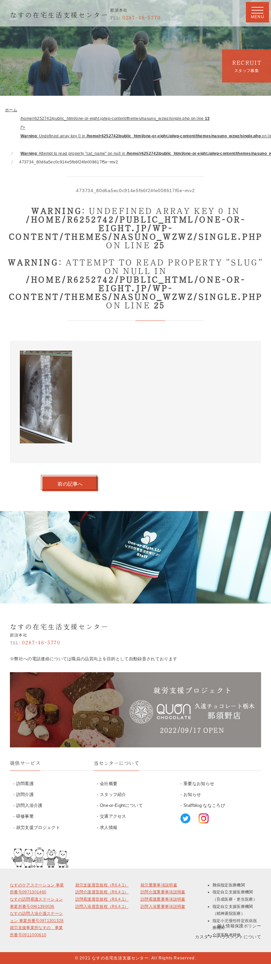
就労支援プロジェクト (38, 827)
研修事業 (25, 816)
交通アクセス (113, 816)
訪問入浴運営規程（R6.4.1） (102, 906)
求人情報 (108, 827)
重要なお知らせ (198, 783)
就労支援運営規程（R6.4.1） (102, 885)
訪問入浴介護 (29, 805)
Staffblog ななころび (204, 805)
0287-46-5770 (135, 17)
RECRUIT (246, 66)
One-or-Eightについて (121, 805)
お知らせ (192, 794)
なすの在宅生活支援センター (59, 15)
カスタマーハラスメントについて (228, 937)
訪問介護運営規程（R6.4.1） (102, 892)
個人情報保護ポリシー (239, 926)
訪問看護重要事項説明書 (162, 899)
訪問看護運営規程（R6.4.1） (102, 899)
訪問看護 (25, 783)
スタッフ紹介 (113, 794)
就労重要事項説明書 (158, 885)
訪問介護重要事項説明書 (162, 892)
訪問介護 (25, 794)
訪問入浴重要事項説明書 (162, 906)
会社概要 (108, 783)
